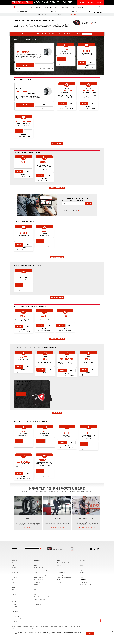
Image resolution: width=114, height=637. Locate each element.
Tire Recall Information (17, 614)
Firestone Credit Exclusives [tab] (73, 33)
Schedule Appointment (62, 575)
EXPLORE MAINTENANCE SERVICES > (86, 527)
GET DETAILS (73, 14)
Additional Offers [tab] (87, 33)
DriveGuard (14, 575)
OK (90, 633)
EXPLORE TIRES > (28, 527)
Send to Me (25, 65)
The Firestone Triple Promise (63, 580)
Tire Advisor (14, 606)
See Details (18, 68)
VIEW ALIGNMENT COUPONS (57, 339)
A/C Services (37, 582)
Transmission (37, 601)
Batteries (36, 584)
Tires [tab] (32, 33)
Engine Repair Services (39, 567)
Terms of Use (19, 626)
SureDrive (14, 597)
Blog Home (82, 560)
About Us (59, 560)
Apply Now (21, 394)
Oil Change (82, 572)
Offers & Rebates (61, 572)
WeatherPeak (15, 572)
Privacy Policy (80, 210)
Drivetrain (36, 589)
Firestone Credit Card (62, 567)
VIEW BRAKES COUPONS (57, 257)
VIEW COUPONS (57, 413)
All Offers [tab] (25, 33)
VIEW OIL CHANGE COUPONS (57, 188)
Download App (77, 550)
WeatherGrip (15, 579)
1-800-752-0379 (99, 12)
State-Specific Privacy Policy (75, 626)
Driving (81, 577)
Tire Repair (36, 572)
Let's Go (89, 203)
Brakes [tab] (47, 33)
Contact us (14, 548)
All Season (14, 567)
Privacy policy (62, 633)
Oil (35, 594)
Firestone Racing (15, 611)
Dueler (13, 589)
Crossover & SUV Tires (17, 618)
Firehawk (14, 594)
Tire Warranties (15, 609)
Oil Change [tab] (40, 33)
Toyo (13, 599)
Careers (36, 626)
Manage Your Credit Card (57, 549)
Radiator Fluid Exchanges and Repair (42, 596)
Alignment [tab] (62, 33)
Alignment (36, 562)
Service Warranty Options (86, 587)
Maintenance (83, 575)
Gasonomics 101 (61, 570)
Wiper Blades (37, 604)
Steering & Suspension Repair (41, 570)
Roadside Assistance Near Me (64, 577)
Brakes (35, 565)
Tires (81, 562)
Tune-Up (36, 587)
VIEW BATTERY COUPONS (57, 297)
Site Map (13, 626)
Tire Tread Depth (16, 616)
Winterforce (14, 577)
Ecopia (13, 582)
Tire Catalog (14, 604)
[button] (32, 7)
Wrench (59, 582)
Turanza (13, 584)
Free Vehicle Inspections (40, 592)
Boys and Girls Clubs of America (64, 562)
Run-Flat (13, 592)
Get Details (89, 23)
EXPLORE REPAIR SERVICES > (57, 527)
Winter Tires (14, 621)
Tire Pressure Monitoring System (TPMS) (43, 575)
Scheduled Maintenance (40, 599)
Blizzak (13, 565)
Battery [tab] (54, 33)
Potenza (13, 587)
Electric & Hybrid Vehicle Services (42, 579)
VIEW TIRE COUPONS (57, 144)
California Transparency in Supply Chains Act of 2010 (59, 626)
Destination (14, 570)
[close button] (112, 631)
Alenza (13, 562)
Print (44, 65)
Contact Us (59, 565)
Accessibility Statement (44, 626)
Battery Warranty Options (85, 584)
